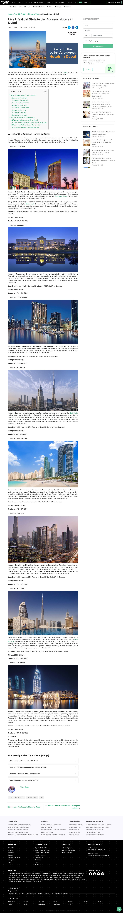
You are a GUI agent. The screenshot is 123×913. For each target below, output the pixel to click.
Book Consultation (98, 46)
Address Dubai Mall (20, 98)
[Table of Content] (45, 91)
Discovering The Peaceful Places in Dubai (24, 807)
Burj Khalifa (74, 413)
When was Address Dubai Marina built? (26, 125)
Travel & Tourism (20, 14)
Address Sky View (19, 110)
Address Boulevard (20, 105)
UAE (41, 797)
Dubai (65, 72)
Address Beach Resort (21, 108)
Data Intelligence (67, 848)
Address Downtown (20, 115)
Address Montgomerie (20, 100)
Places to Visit (33, 14)
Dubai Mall (30, 204)
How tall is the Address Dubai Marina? (26, 127)
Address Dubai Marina (21, 103)
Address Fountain (19, 112)
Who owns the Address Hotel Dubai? (26, 120)
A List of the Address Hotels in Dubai (23, 95)
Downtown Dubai (61, 196)
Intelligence (84, 2)
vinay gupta (24, 787)
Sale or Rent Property (114, 2)
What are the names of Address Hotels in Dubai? (30, 122)
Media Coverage (67, 852)
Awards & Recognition (68, 850)
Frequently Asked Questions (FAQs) (23, 117)
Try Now (88, 69)
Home (10, 14)
